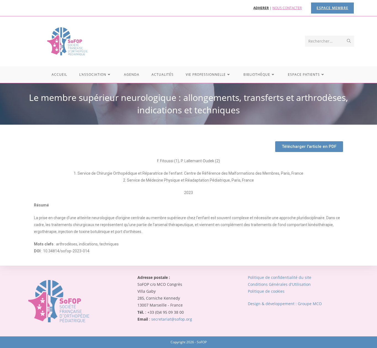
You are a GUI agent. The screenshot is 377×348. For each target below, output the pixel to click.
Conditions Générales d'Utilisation (279, 284)
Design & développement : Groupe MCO (285, 303)
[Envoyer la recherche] (349, 41)
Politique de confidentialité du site (279, 277)
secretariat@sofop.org (171, 319)
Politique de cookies (266, 291)
